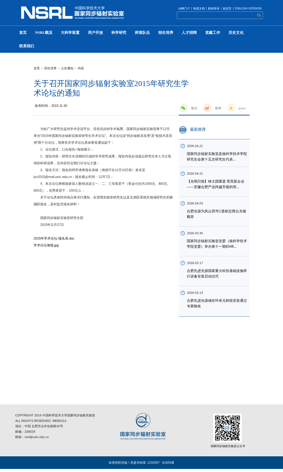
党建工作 (212, 32)
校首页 (227, 8)
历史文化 (236, 32)
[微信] (183, 107)
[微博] (207, 107)
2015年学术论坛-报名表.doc (54, 238)
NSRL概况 (43, 32)
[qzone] (231, 107)
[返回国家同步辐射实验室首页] (72, 7)
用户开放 (95, 32)
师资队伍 (142, 32)
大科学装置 (70, 32)
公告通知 (67, 68)
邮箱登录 (214, 8)
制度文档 (199, 8)
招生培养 (165, 32)
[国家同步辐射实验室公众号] (227, 415)
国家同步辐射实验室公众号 (228, 446)
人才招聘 (189, 32)
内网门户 (184, 8)
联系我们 (26, 46)
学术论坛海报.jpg (46, 245)
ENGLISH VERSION (248, 8)
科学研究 (118, 32)
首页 (23, 32)
